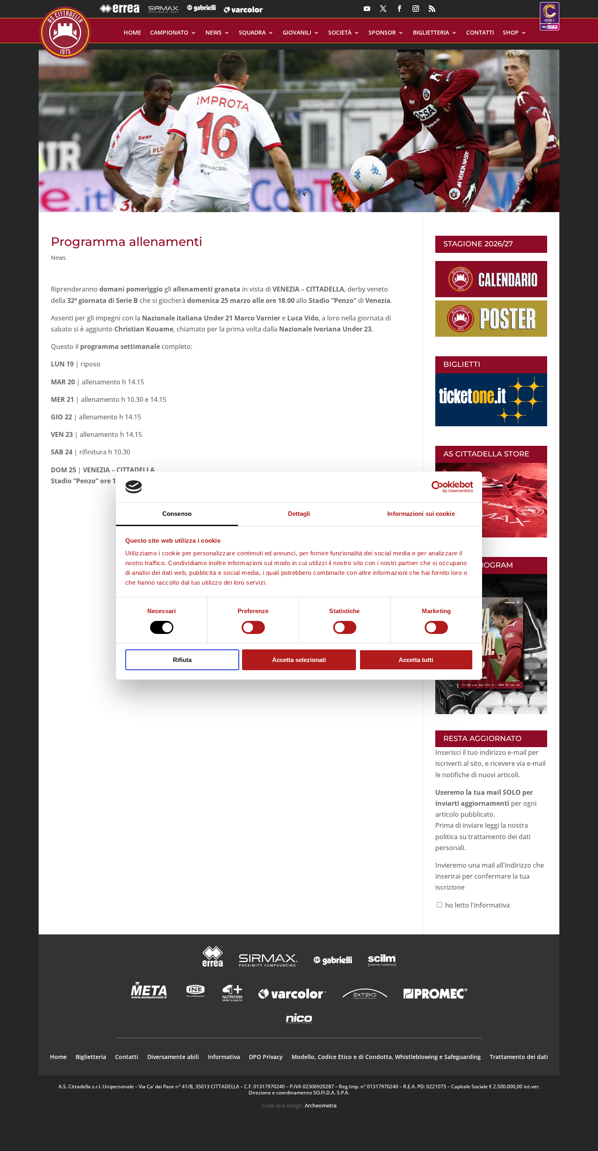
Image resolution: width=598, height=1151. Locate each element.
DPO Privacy (266, 1057)
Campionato (169, 33)
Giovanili (297, 33)
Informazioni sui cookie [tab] (420, 513)
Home (132, 33)
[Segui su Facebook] (399, 8)
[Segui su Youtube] (366, 8)
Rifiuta (182, 659)
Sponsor (382, 33)
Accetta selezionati (299, 659)
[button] (299, 127)
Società (339, 33)
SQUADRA (252, 33)
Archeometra (320, 1105)
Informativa (224, 1057)
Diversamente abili (173, 1057)
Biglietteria (431, 33)
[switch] (253, 627)
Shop (511, 33)
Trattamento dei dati (519, 1057)
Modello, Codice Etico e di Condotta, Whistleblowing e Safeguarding (386, 1057)
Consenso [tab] (177, 513)
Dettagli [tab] (299, 513)
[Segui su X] (383, 8)
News (213, 33)
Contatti (480, 33)
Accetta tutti (416, 659)
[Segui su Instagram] (415, 8)
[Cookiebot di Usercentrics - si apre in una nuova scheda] (437, 487)
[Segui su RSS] (432, 8)
